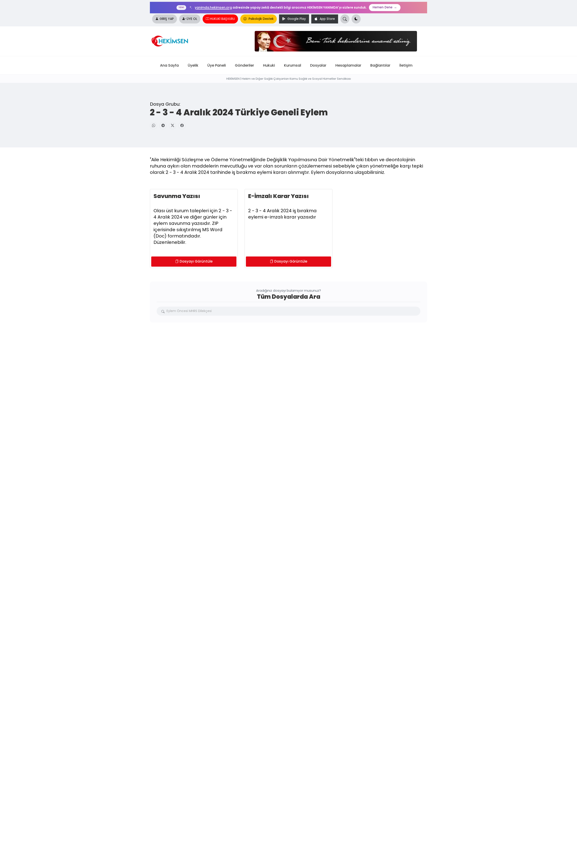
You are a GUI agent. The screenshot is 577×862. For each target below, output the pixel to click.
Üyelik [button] (193, 65)
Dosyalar (318, 65)
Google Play (296, 19)
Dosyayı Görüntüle (196, 261)
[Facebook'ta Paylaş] (181, 125)
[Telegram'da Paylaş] (163, 125)
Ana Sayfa (169, 65)
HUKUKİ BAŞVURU (222, 19)
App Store (327, 19)
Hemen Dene (385, 7)
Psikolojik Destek (261, 19)
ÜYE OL (192, 19)
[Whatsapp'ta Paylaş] (153, 125)
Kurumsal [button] (292, 65)
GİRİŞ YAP (167, 19)
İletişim (405, 65)
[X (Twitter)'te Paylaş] (172, 125)
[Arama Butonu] (344, 18)
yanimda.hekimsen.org (213, 7)
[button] (356, 18)
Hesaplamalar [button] (348, 65)
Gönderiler (244, 65)
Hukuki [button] (269, 65)
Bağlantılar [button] (380, 65)
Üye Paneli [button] (216, 65)
